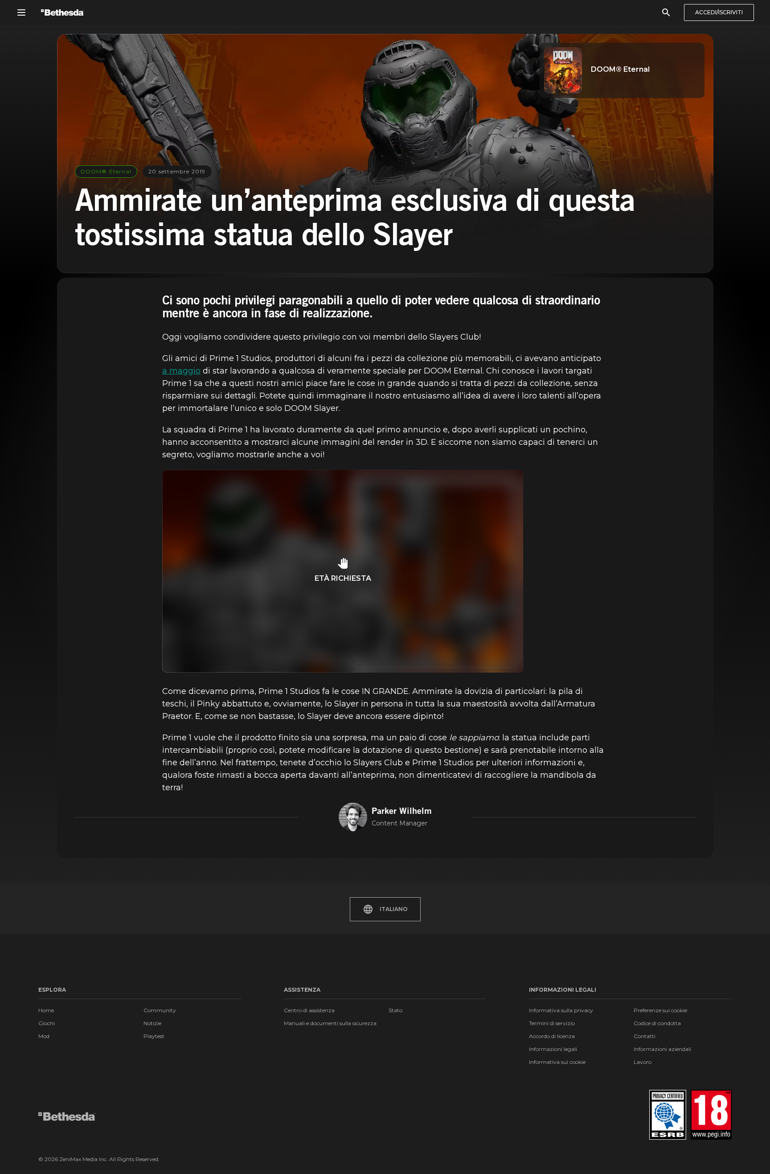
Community (159, 1010)
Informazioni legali (553, 1049)
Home (46, 1010)
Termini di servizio (552, 1023)
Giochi (46, 1023)
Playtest (153, 1036)
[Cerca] (666, 12)
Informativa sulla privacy (561, 1010)
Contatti (644, 1036)
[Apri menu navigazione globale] (21, 12)
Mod (43, 1036)
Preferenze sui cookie (660, 1010)
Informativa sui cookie (557, 1062)
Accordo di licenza (552, 1036)
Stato (395, 1010)
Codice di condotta (657, 1023)
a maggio (181, 371)
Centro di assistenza (309, 1010)
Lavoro (642, 1062)
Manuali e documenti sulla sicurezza (330, 1023)
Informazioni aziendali (662, 1049)
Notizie (152, 1023)
